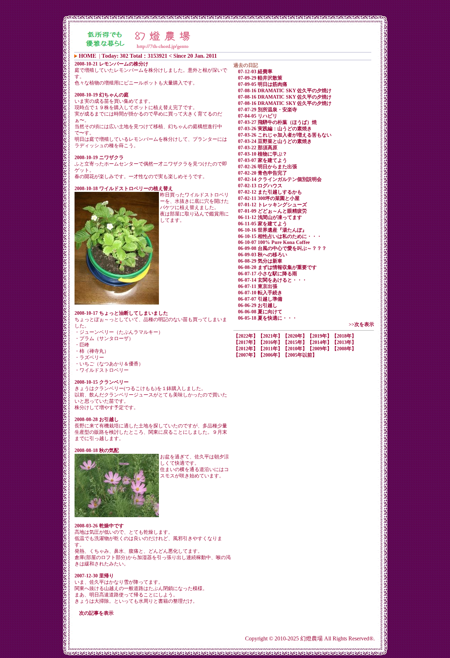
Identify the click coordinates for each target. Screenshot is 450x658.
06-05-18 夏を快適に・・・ (267, 318)
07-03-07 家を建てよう (262, 160)
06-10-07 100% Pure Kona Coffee (274, 242)
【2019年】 (319, 336)
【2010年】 (295, 348)
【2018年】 (344, 336)
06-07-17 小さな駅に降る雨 (267, 273)
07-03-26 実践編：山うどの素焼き (275, 128)
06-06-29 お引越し (257, 305)
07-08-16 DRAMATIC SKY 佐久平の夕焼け (285, 90)
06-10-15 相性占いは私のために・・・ (280, 236)
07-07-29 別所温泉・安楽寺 (267, 109)
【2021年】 (270, 336)
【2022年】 (245, 336)
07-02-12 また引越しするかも (270, 192)
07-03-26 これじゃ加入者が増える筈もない (285, 135)
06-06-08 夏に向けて (260, 311)
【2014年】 (319, 342)
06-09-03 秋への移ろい (262, 254)
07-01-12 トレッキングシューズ (272, 204)
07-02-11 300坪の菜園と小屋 (269, 198)
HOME (87, 56)
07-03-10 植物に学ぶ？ (262, 154)
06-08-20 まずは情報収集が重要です (277, 267)
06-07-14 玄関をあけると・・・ (272, 280)
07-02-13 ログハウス (260, 185)
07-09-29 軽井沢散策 (260, 78)
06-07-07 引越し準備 (260, 299)
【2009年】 (319, 348)
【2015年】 (295, 342)
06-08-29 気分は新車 (260, 261)
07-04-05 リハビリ (257, 116)
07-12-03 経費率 (255, 71)
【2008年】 (344, 348)
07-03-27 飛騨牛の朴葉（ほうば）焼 (277, 122)
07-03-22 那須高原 (257, 147)
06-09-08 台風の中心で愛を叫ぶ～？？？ (282, 248)
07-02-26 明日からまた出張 (267, 166)
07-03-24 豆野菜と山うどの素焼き (275, 141)
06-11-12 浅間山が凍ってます (270, 217)
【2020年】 (295, 336)
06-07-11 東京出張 (257, 286)
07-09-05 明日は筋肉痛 (262, 84)
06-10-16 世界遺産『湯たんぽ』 (272, 230)
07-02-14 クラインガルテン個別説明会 (280, 179)
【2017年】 (245, 342)
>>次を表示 (361, 324)
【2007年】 (245, 355)
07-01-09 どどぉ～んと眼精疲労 (272, 211)
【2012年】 (245, 348)
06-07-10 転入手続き (260, 292)
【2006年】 (270, 355)
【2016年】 (270, 342)
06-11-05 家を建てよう (262, 223)
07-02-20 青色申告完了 (262, 173)
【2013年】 (344, 342)
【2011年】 (270, 348)
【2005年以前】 (300, 355)
